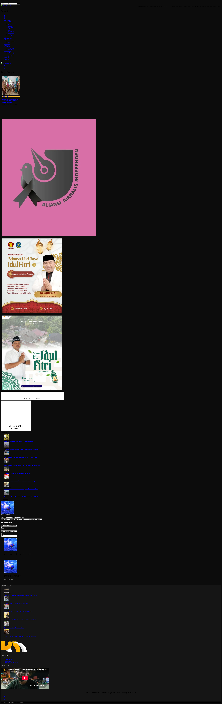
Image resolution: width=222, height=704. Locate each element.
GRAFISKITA (11, 52)
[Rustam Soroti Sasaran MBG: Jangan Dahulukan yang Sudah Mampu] (6, 463)
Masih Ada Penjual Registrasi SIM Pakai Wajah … (18, 611)
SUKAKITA (7, 46)
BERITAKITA (7, 20)
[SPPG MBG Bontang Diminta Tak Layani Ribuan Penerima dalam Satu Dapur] (6, 486)
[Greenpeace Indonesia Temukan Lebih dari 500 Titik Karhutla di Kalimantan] (6, 447)
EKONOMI (10, 24)
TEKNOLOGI (11, 33)
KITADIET (10, 42)
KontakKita (7, 661)
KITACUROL (7, 59)
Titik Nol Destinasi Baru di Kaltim (14, 628)
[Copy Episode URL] (1, 533)
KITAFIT (6, 40)
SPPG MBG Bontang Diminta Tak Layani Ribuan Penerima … (21, 489)
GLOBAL (10, 35)
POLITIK (10, 23)
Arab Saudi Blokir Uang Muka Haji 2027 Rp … (17, 473)
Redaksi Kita (8, 659)
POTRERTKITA (11, 53)
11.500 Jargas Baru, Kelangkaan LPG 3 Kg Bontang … (19, 441)
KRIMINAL (10, 27)
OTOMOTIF (11, 31)
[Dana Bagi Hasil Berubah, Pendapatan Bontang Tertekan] (6, 455)
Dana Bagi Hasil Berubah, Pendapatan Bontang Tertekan (20, 457)
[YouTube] (4, 700)
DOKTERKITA (11, 41)
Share (9, 522)
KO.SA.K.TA (11, 56)
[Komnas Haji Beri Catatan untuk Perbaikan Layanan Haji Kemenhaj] (6, 592)
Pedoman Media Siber (11, 662)
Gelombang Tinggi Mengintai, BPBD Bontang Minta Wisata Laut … (23, 496)
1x (26, 519)
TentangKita (8, 658)
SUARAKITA (7, 51)
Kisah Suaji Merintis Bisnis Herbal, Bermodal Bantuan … (20, 620)
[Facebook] (4, 696)
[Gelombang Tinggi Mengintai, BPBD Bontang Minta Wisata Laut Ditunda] (6, 494)
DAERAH (10, 22)
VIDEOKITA (11, 55)
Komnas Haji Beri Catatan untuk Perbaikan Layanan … (20, 595)
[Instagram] (4, 698)
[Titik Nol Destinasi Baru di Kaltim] (6, 625)
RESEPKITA (11, 49)
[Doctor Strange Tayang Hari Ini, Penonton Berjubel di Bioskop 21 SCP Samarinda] (6, 633)
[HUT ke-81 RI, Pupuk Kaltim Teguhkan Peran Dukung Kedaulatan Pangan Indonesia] (6, 478)
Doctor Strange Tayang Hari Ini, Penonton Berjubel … (20, 636)
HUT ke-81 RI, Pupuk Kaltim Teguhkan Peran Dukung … (20, 481)
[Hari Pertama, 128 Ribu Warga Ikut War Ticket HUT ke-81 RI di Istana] (6, 600)
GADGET (10, 34)
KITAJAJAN (7, 45)
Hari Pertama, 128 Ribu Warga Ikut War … (16, 603)
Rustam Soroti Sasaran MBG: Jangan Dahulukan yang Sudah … (22, 465)
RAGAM (10, 30)
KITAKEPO (7, 44)
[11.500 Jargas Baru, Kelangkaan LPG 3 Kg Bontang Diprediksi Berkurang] (6, 439)
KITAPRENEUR (8, 38)
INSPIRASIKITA (8, 37)
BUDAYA (10, 28)
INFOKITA (6, 58)
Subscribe (3, 522)
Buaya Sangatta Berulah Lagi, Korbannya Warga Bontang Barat (10, 100)
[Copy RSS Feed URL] (1, 527)
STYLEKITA (11, 48)
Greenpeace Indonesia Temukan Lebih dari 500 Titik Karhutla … (23, 449)
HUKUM (10, 26)
